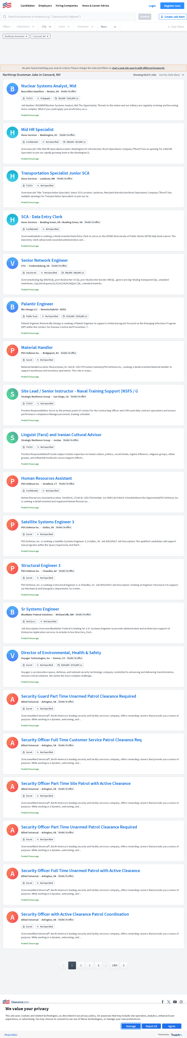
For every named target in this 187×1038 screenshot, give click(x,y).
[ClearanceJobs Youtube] (175, 1002)
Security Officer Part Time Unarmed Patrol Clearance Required (79, 827)
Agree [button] (171, 1026)
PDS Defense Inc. (30, 353)
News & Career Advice (95, 5)
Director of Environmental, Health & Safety (61, 652)
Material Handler (37, 347)
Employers (45, 5)
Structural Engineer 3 (40, 565)
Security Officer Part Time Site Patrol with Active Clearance (76, 783)
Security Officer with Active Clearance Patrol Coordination (75, 914)
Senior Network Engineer (44, 260)
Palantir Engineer (37, 304)
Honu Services (29, 135)
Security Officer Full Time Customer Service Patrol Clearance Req (81, 740)
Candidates (28, 5)
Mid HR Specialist (37, 129)
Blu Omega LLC (29, 309)
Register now (172, 6)
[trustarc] (176, 1034)
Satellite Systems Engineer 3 (47, 522)
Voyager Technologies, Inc (35, 658)
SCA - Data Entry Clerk (41, 216)
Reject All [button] (151, 1026)
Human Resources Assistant (46, 478)
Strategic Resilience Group (35, 396)
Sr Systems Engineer (40, 609)
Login (152, 6)
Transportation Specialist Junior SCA (55, 173)
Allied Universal (30, 701)
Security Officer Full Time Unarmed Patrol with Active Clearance (80, 870)
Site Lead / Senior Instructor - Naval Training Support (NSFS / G (79, 391)
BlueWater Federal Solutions (37, 614)
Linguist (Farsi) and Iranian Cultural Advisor (61, 434)
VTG (23, 265)
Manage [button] (131, 1026)
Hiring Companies (67, 5)
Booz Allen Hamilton (32, 91)
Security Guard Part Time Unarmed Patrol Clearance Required (78, 696)
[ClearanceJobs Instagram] (181, 1002)
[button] (46, 26)
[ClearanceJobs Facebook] (162, 1002)
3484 (114, 965)
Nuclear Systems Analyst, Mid (48, 86)
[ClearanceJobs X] (169, 1002)
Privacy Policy (11, 1034)
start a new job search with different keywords (138, 68)
